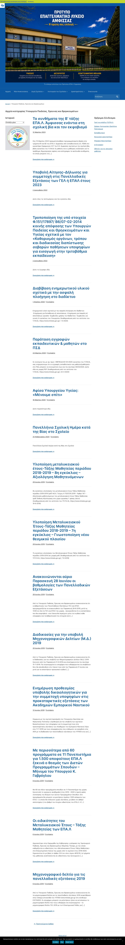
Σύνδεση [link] (31, 1)
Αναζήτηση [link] (117, 97)
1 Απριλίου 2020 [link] (39, 302)
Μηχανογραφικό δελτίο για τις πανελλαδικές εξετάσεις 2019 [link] (59, 876)
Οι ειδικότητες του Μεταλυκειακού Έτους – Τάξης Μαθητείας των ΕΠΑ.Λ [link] (59, 824)
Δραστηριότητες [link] (77, 91)
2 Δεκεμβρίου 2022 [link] (40, 190)
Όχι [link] (62, 942)
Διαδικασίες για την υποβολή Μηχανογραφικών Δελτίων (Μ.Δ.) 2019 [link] (62, 638)
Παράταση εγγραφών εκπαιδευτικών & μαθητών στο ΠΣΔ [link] (60, 343)
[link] (2, 5)
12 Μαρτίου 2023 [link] (39, 132)
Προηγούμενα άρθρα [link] (44, 924)
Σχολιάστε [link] (50, 302)
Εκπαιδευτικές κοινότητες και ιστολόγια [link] (13, 1)
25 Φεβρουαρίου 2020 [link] (41, 437)
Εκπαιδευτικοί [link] (99, 133)
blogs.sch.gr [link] (63, 935)
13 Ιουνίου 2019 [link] (38, 710)
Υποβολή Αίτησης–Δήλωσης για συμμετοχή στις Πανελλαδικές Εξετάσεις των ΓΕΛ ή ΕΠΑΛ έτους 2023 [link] (61, 178)
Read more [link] (69, 942)
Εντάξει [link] (55, 942)
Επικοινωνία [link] (92, 91)
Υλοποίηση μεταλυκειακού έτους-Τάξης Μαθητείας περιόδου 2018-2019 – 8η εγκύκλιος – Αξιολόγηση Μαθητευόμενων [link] (62, 470)
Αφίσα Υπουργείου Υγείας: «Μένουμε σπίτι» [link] (55, 392)
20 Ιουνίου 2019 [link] (39, 648)
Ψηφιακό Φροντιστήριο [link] (102, 141)
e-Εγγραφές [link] (98, 145)
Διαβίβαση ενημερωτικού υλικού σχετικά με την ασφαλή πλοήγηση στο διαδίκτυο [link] (61, 292)
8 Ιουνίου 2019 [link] (38, 781)
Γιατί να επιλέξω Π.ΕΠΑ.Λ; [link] (103, 122)
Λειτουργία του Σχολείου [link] (57, 91)
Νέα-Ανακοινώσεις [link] (21, 91)
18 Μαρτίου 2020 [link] (39, 400)
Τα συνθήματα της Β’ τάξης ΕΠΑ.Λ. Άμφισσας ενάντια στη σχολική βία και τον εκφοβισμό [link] (60, 122)
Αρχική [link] (8, 91)
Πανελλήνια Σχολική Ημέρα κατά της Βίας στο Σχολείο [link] (61, 429)
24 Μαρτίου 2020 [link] (39, 353)
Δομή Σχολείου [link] (37, 91)
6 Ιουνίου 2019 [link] (38, 834)
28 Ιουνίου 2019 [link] (39, 594)
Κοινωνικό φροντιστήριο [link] (103, 137)
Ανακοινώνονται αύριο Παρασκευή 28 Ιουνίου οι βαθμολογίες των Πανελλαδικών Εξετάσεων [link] (61, 583)
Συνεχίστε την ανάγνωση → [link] (43, 159)
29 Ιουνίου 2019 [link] (39, 482)
